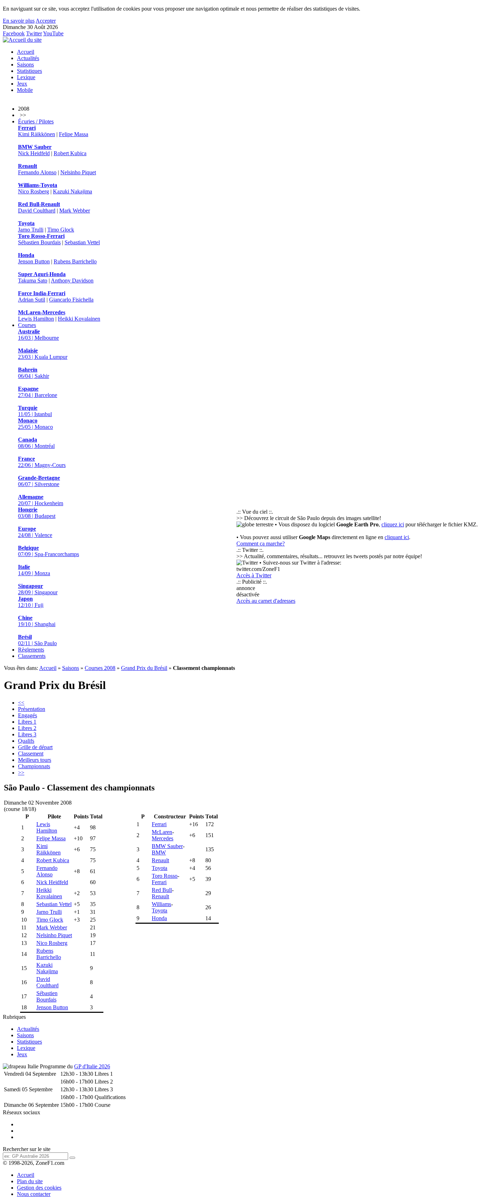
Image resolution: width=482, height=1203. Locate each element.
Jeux (22, 84)
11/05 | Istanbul (35, 411)
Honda (159, 918)
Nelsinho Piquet (78, 172)
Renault (160, 860)
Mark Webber (74, 211)
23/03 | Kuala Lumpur (42, 354)
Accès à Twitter (253, 575)
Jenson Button (34, 261)
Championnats (34, 766)
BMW (159, 852)
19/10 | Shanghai (36, 621)
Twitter (34, 33)
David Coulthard (36, 211)
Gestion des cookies (39, 1188)
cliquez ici (392, 524)
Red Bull (162, 890)
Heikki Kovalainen (79, 319)
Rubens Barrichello (75, 261)
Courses (27, 325)
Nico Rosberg (33, 191)
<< (21, 703)
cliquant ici (397, 537)
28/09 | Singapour (38, 589)
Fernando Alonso (37, 172)
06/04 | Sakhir (33, 373)
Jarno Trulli (30, 230)
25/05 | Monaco (35, 423)
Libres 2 (27, 728)
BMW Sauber (167, 846)
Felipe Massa (73, 134)
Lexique (26, 77)
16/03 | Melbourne (38, 334)
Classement (30, 754)
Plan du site (30, 1181)
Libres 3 (27, 734)
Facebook (14, 33)
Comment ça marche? (260, 544)
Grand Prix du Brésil (144, 668)
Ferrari (159, 824)
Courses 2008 (100, 668)
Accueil (25, 52)
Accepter (46, 21)
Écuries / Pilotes (36, 121)
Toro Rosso (164, 876)
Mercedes (162, 838)
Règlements (31, 650)
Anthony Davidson (72, 281)
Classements (32, 656)
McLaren (162, 832)
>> (21, 773)
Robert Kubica (70, 153)
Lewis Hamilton (36, 319)
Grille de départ (35, 747)
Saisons (25, 65)
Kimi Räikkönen (36, 134)
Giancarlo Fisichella (71, 300)
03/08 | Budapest (36, 513)
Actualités (28, 58)
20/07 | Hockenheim (40, 500)
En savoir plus (19, 21)
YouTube (53, 33)
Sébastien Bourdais (39, 242)
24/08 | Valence (35, 532)
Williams (161, 904)
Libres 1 (27, 722)
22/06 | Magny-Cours (42, 462)
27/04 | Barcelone (37, 392)
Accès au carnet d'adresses (265, 601)
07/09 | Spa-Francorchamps (48, 551)
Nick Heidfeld (34, 153)
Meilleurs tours (34, 760)
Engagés (27, 715)
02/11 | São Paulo (37, 640)
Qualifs (26, 741)
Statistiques (29, 71)
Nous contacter (33, 1194)
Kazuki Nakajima (72, 191)
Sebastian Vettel (82, 242)
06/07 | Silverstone (39, 481)
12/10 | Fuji (30, 602)
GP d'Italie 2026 (92, 1066)
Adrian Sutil (31, 300)
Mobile (25, 90)
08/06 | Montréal (36, 443)
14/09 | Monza (34, 570)
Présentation (31, 709)
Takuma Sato (32, 281)
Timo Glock (60, 230)
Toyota (159, 868)
